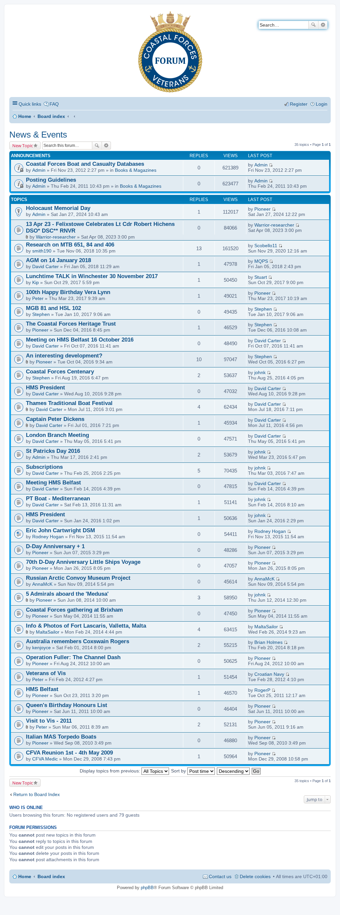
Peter (37, 298)
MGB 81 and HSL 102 (53, 308)
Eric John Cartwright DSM (60, 530)
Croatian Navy (269, 674)
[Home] (15, 15)
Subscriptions (44, 467)
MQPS (261, 261)
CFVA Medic (45, 759)
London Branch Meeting (57, 435)
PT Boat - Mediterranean (58, 498)
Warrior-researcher (56, 237)
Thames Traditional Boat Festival (69, 403)
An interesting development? (64, 356)
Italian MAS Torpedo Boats (61, 737)
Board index (51, 116)
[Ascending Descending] (233, 770)
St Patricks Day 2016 (53, 451)
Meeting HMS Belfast (53, 482)
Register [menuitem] (298, 104)
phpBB (147, 887)
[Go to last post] (271, 164)
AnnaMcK (42, 584)
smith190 (41, 251)
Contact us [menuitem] (220, 876)
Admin (38, 170)
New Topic (22, 146)
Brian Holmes (268, 642)
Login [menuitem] (321, 104)
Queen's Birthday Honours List (66, 705)
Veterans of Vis (46, 673)
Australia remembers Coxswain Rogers (77, 641)
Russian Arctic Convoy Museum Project (78, 578)
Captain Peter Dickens (55, 419)
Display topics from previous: (110, 770)
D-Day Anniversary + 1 (55, 546)
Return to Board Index (36, 794)
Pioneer (262, 209)
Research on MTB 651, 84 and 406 (70, 245)
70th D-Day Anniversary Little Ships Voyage (83, 562)
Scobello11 (265, 245)
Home (24, 116)
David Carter (45, 266)
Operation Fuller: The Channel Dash (73, 657)
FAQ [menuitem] (54, 104)
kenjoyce (41, 647)
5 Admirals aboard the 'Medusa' (67, 594)
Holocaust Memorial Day (58, 208)
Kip (35, 282)
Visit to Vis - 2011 (49, 721)
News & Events (38, 134)
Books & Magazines (135, 170)
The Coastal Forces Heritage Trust (71, 324)
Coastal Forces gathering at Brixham (74, 610)
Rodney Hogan (48, 536)
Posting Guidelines (51, 180)
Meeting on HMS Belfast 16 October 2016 (79, 340)
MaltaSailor (47, 632)
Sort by (179, 770)
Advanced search (322, 25)
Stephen (41, 314)
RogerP (262, 690)
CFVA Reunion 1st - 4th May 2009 (69, 753)
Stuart (260, 277)
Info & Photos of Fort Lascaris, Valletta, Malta (86, 626)
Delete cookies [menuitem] (255, 876)
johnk (260, 372)
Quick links (30, 104)
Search (313, 25)
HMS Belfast (42, 689)
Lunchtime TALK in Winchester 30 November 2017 (92, 276)
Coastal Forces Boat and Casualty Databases (85, 164)
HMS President (45, 387)
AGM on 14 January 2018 (58, 260)
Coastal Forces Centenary (60, 371)
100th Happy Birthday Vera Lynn (68, 292)
